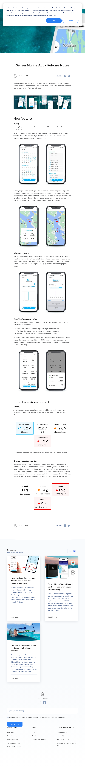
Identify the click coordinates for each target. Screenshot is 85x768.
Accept (53, 20)
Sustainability (12, 736)
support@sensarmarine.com (67, 736)
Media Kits (36, 736)
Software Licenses (14, 747)
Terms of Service (13, 743)
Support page (62, 732)
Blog (33, 732)
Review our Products (39, 739)
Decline (70, 20)
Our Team (10, 732)
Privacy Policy (12, 739)
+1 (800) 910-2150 (63, 739)
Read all (72, 551)
